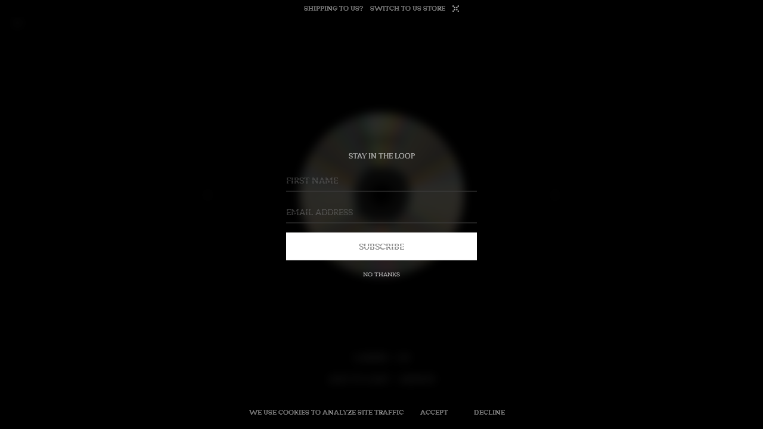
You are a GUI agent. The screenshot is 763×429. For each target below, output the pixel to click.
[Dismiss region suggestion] (455, 8)
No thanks (381, 274)
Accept (434, 412)
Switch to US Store (407, 8)
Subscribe (381, 246)
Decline (489, 412)
